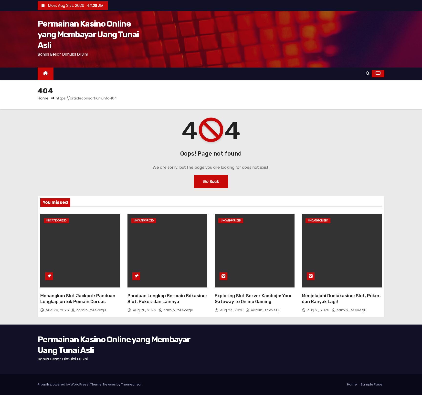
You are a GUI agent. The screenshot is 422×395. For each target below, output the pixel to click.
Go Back (211, 181)
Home (43, 98)
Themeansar (131, 384)
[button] (368, 73)
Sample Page (371, 384)
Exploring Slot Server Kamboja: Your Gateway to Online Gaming (253, 298)
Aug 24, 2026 (232, 310)
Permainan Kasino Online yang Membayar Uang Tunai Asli (88, 34)
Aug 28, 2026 (58, 310)
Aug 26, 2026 (145, 310)
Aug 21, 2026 (318, 310)
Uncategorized (56, 220)
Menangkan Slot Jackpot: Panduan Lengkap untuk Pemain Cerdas (77, 298)
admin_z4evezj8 (90, 310)
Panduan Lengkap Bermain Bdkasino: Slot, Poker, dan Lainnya (167, 298)
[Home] (45, 74)
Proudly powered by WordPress (63, 384)
